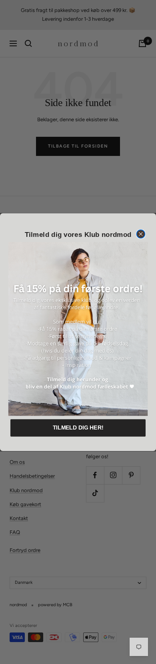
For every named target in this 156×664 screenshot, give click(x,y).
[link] (78, 329)
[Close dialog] (140, 234)
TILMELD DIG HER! (78, 428)
